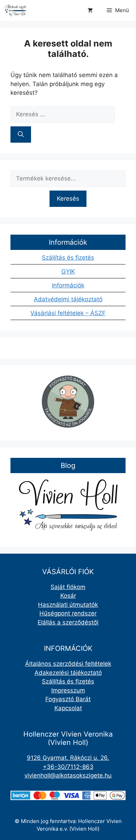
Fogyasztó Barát (68, 699)
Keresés (68, 198)
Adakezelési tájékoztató (68, 672)
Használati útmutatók (68, 604)
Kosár (68, 595)
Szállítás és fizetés (68, 257)
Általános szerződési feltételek (68, 663)
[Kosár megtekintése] (90, 10)
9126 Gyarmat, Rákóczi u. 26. (68, 757)
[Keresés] (20, 134)
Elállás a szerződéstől (68, 622)
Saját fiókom (68, 586)
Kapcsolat (68, 708)
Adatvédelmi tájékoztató (68, 299)
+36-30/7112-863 (68, 766)
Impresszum (68, 690)
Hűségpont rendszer (68, 613)
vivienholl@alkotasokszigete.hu (68, 775)
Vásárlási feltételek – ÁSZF (68, 313)
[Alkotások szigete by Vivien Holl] (15, 10)
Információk (68, 285)
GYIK (68, 271)
